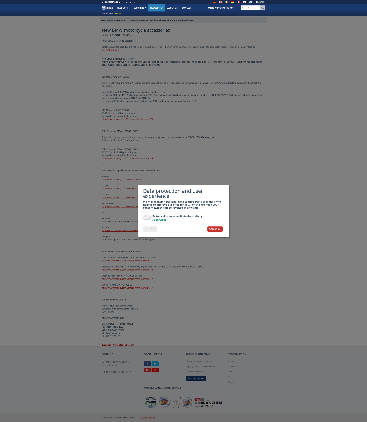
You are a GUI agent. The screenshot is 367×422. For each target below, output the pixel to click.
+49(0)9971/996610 (112, 2)
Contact (186, 7)
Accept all (215, 229)
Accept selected (150, 229)
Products (122, 7)
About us (172, 7)
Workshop (140, 7)
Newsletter (156, 7)
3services (159, 220)
